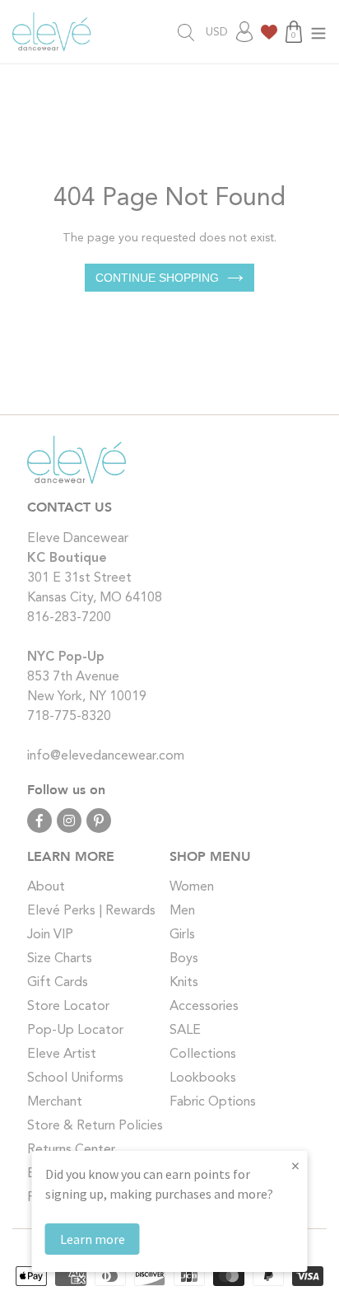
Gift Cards (57, 982)
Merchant (54, 1102)
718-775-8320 (69, 716)
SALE (185, 1030)
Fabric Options (213, 1102)
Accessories (204, 1006)
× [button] (295, 1165)
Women (192, 887)
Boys (184, 959)
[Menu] (318, 31)
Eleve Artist (61, 1054)
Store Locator (68, 1006)
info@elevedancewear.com (105, 756)
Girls (182, 935)
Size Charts (59, 959)
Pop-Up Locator (75, 1030)
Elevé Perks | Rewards (91, 911)
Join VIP (50, 935)
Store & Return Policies (95, 1126)
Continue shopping (157, 277)
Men (182, 911)
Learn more (92, 1239)
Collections (203, 1054)
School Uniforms (75, 1078)
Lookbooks (203, 1078)
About (46, 887)
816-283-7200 (69, 617)
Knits (184, 982)
